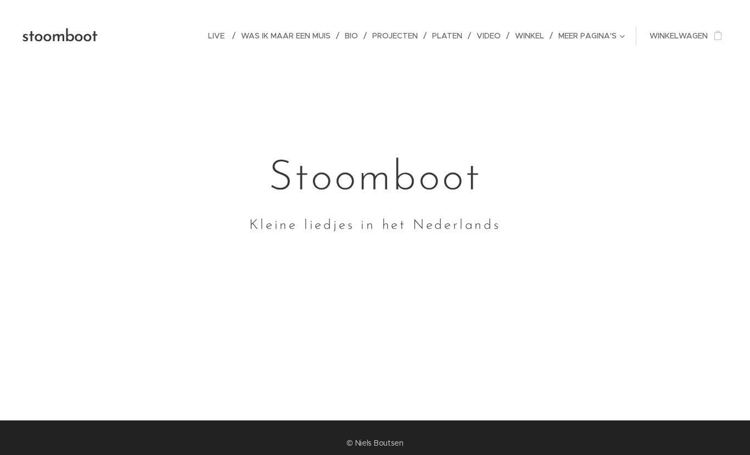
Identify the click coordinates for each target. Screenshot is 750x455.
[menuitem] (220, 35)
